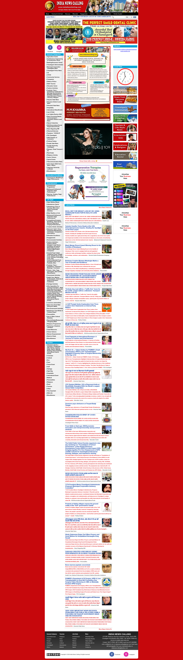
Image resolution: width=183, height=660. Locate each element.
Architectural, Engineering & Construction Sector (55, 59)
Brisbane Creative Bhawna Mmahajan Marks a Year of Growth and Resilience (81, 261)
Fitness (74, 641)
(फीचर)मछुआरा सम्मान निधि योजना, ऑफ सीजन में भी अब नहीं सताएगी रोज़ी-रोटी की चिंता (81, 520)
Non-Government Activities (55, 308)
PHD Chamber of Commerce (52, 138)
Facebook (50, 51)
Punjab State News (52, 143)
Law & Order (51, 112)
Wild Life (49, 393)
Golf (48, 366)
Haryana (67, 14)
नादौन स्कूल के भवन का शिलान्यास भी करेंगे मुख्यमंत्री (79, 371)
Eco (48, 360)
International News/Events (55, 110)
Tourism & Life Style (57, 14)
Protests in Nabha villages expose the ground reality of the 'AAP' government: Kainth (81, 504)
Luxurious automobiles (54, 302)
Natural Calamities (52, 123)
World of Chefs (51, 336)
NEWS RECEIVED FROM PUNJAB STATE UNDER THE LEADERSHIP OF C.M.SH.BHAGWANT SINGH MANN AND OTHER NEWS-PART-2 (83, 275)
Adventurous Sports (53, 204)
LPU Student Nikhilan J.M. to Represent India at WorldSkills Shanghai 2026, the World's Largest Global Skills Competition (82, 386)
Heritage (49, 369)
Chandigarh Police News (54, 70)
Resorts (74, 645)
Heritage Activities (52, 284)
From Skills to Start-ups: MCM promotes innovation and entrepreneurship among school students (82, 427)
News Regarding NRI (53, 129)
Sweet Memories (52, 329)
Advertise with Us (89, 643)
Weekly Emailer (118, 14)
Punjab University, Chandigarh (52, 146)
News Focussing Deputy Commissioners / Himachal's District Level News (54, 119)
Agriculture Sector (52, 56)
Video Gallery (88, 641)
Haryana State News (53, 99)
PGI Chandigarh (52, 135)
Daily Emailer (107, 14)
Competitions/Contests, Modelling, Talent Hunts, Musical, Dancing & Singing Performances (54, 222)
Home (47, 14)
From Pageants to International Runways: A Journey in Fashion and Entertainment (81, 337)
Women (74, 643)
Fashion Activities (52, 88)
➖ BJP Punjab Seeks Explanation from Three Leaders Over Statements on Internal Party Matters (81, 305)
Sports (74, 647)
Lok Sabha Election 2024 (54, 114)
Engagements (83, 14)
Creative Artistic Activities (54, 227)
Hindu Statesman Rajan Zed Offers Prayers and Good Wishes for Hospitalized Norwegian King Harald (82, 536)
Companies (50, 79)
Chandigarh (50, 645)
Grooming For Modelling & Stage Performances (55, 178)
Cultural (49, 358)
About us (98, 14)
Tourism (49, 386)
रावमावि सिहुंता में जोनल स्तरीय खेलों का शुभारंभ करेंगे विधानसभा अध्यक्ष (82, 598)
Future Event (51, 364)
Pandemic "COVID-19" (53, 133)
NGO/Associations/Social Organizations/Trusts (54, 125)
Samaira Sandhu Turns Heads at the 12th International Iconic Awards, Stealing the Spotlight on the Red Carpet (83, 227)
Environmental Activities (54, 240)
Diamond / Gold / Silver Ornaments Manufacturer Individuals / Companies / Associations (54, 231)
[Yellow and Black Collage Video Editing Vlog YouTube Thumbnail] (125, 207)
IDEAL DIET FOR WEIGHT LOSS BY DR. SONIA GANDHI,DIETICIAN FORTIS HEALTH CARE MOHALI (92, 16)
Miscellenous (51, 395)
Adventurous (63, 645)
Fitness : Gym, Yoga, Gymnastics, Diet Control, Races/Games (54, 271)
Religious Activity (52, 155)
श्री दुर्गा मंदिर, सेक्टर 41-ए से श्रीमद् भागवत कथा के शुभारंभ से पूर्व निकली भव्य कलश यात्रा (83, 324)
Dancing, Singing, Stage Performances (54, 195)
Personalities (51, 314)
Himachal (75, 14)
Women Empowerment (54, 334)
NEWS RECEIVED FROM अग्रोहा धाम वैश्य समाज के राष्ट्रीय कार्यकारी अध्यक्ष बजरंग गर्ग (81, 474)
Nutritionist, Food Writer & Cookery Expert (55, 311)
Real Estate (50, 153)
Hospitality (50, 107)
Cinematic (50, 355)
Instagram (59, 51)
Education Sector (52, 86)
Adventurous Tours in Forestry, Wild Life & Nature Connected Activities (53, 209)
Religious (50, 382)
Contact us (88, 647)
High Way (50, 371)
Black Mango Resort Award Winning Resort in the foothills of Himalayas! (83, 246)
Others (48, 647)
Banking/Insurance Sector (54, 62)
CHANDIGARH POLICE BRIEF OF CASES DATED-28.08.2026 (80, 415)
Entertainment (76, 636)
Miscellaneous (51, 171)
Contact (92, 14)
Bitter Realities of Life (53, 213)
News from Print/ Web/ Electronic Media (53, 305)
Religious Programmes (54, 324)
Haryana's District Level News (54, 102)
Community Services (53, 77)
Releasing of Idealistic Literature (53, 326)
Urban (49, 388)
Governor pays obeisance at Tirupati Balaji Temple (80, 404)
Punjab (48, 641)
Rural (48, 384)
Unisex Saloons (51, 332)
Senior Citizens (51, 157)
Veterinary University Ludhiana (53, 168)
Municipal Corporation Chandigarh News (53, 67)
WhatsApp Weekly (90, 638)
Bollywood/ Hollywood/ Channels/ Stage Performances (54, 190)
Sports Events (51, 159)
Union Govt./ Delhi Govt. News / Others (54, 164)
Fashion (74, 638)
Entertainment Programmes (51, 186)
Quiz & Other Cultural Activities (53, 317)
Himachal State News (53, 105)
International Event (52, 375)
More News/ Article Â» (105, 207)
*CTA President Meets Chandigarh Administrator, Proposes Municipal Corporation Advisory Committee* (82, 486)
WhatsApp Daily (89, 636)
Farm (48, 362)
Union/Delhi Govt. (51, 636)
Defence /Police (51, 81)
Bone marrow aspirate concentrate (77, 565)
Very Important (51, 391)
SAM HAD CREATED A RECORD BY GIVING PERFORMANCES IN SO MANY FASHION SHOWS (83, 552)
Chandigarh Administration (55, 64)
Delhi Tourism (51, 83)
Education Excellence (53, 235)
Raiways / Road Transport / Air (55, 150)
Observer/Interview (52, 131)
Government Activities (53, 275)
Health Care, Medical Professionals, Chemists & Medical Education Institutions (55, 279)
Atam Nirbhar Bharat (53, 202)
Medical (49, 377)
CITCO (49, 75)
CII (48, 72)
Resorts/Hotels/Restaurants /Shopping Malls (55, 320)
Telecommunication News (54, 161)
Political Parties (52, 141)
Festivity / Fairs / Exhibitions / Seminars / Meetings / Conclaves (54, 266)
